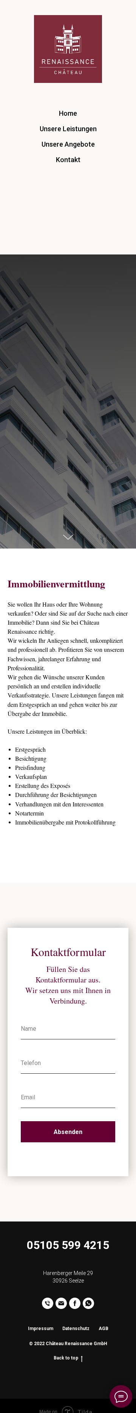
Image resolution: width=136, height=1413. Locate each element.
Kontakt (68, 160)
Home (68, 113)
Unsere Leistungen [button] (68, 129)
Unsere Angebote (68, 144)
